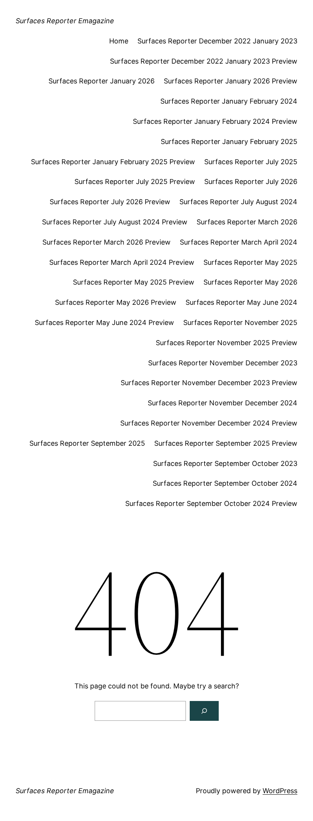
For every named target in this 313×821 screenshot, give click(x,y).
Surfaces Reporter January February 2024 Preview (215, 121)
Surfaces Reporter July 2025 (250, 162)
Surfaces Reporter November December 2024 (222, 403)
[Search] (204, 711)
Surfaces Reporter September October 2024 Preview (211, 503)
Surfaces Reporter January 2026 (101, 81)
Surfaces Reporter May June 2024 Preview (104, 322)
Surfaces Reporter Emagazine (65, 21)
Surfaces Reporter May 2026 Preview (115, 302)
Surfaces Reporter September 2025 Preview (225, 443)
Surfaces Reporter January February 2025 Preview (113, 162)
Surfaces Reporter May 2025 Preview (133, 282)
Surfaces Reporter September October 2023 (225, 463)
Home (118, 41)
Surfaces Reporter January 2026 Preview (230, 81)
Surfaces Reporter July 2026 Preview (110, 202)
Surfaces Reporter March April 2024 (238, 242)
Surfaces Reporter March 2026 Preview (106, 242)
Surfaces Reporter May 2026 (250, 282)
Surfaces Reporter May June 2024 (241, 302)
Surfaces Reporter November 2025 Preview (226, 343)
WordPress (280, 791)
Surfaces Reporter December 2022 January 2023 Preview (203, 61)
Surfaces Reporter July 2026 (250, 182)
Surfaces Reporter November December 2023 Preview (209, 383)
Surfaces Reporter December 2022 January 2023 (217, 41)
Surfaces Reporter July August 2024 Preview (114, 222)
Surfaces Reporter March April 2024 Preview (121, 262)
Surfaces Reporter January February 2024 (228, 101)
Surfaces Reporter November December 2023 (222, 363)
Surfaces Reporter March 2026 (247, 222)
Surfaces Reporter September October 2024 (225, 483)
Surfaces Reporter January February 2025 (229, 142)
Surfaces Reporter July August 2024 (238, 202)
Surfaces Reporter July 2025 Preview (134, 182)
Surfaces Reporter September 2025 (87, 443)
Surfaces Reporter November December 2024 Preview (208, 423)
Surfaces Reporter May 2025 (250, 262)
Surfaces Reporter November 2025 (240, 322)
